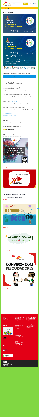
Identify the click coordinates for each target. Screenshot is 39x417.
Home (4, 317)
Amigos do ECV (5, 319)
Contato (4, 320)
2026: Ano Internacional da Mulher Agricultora (15, 194)
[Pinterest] (35, 3)
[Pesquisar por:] (19, 4)
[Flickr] (32, 3)
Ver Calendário (5, 199)
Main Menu (7, 8)
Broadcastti (34, 361)
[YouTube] (30, 3)
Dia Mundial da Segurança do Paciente (14, 197)
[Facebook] (29, 3)
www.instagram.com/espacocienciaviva (9, 115)
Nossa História (5, 318)
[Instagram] (34, 3)
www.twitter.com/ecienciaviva (8, 117)
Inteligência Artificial (10, 129)
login (10, 136)
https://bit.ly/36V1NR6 (15, 101)
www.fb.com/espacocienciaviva (8, 113)
